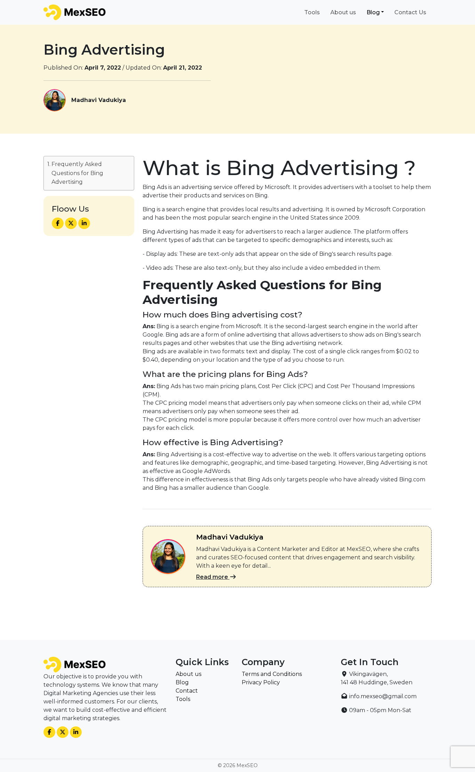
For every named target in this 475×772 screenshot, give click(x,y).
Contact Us (410, 12)
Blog (373, 12)
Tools (312, 12)
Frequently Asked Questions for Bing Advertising (77, 173)
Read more (213, 577)
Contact (187, 690)
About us (343, 12)
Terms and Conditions (272, 674)
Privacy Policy (261, 682)
